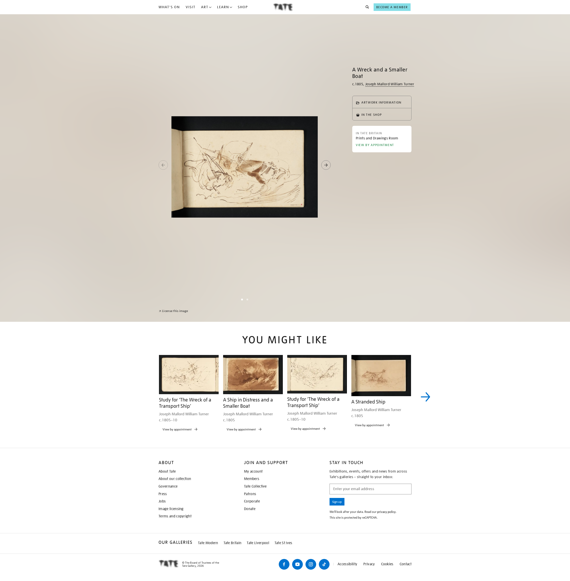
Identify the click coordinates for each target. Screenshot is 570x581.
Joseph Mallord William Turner (389, 84)
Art (204, 7)
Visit (190, 7)
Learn (223, 7)
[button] (366, 7)
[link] (173, 570)
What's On (169, 7)
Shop (243, 7)
